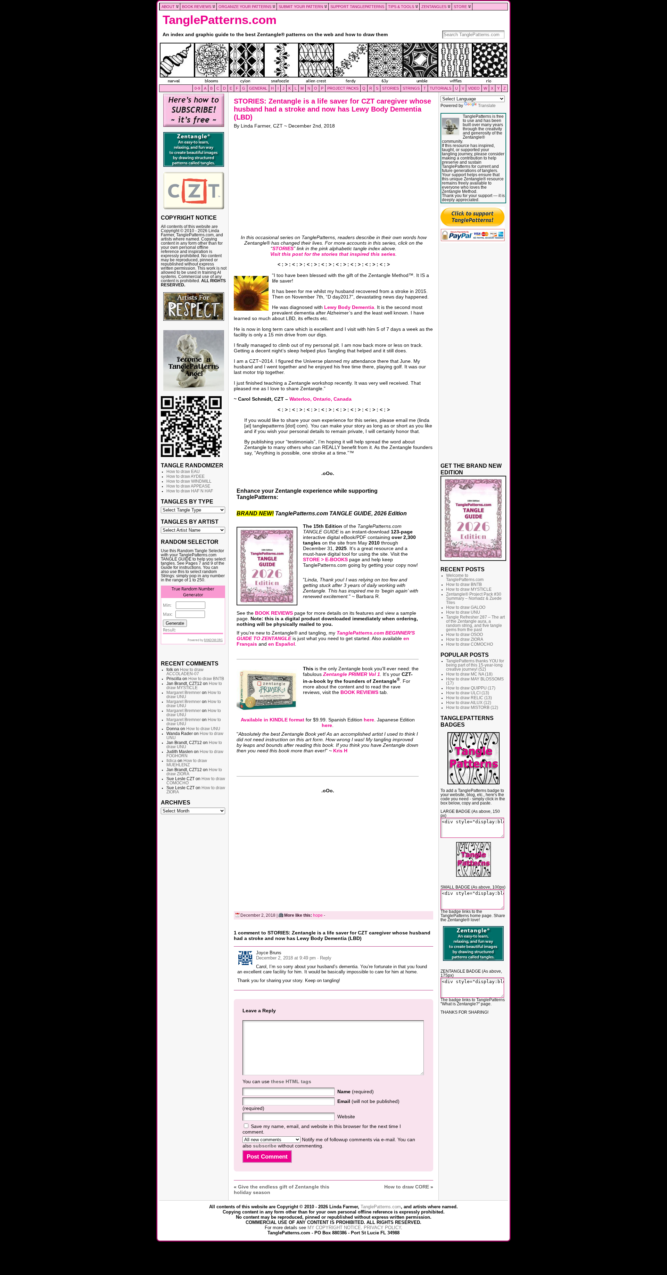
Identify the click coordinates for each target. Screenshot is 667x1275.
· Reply (324, 958)
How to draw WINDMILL (189, 481)
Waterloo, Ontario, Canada (320, 399)
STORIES (283, 248)
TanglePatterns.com (220, 19)
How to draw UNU (203, 729)
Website (346, 1116)
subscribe (265, 1146)
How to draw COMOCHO (469, 644)
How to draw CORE (406, 1187)
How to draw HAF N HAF (189, 491)
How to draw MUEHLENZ (186, 763)
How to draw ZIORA (464, 639)
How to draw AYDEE (185, 476)
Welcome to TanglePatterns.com (465, 577)
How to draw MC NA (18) (469, 674)
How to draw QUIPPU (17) (470, 688)
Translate (487, 106)
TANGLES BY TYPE (187, 501)
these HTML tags (291, 1081)
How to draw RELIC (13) (469, 698)
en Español (281, 644)
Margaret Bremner (183, 692)
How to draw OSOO (464, 634)
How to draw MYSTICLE (194, 685)
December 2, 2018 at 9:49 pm (286, 958)
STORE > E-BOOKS (325, 559)
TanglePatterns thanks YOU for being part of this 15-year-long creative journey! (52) (475, 665)
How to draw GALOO (465, 607)
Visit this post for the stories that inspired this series (332, 254)
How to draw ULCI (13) (467, 693)
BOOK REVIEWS (274, 613)
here (369, 719)
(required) (355, 1091)
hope (318, 915)
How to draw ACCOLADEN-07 (185, 672)
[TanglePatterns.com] (333, 63)
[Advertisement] (194, 923)
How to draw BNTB (206, 679)
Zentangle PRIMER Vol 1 (351, 674)
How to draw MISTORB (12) (472, 707)
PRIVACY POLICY (382, 1227)
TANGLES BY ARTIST (190, 521)
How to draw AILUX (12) (468, 703)
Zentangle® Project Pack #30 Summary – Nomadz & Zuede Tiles (474, 598)
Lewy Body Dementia (349, 307)
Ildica (171, 761)
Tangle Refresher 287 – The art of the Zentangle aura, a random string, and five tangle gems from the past (475, 623)
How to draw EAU (183, 471)
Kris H (340, 750)
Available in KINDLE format (272, 719)
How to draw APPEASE (188, 486)
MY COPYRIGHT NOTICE (334, 1227)
